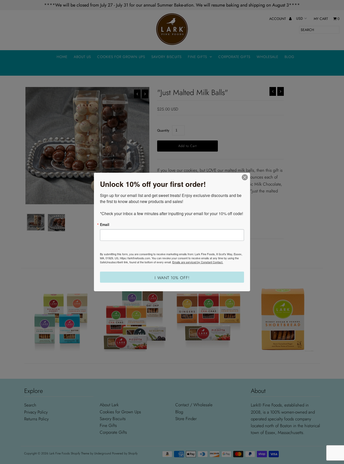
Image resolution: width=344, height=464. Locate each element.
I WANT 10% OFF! (172, 278)
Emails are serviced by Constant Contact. (197, 262)
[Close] (245, 177)
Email (104, 224)
